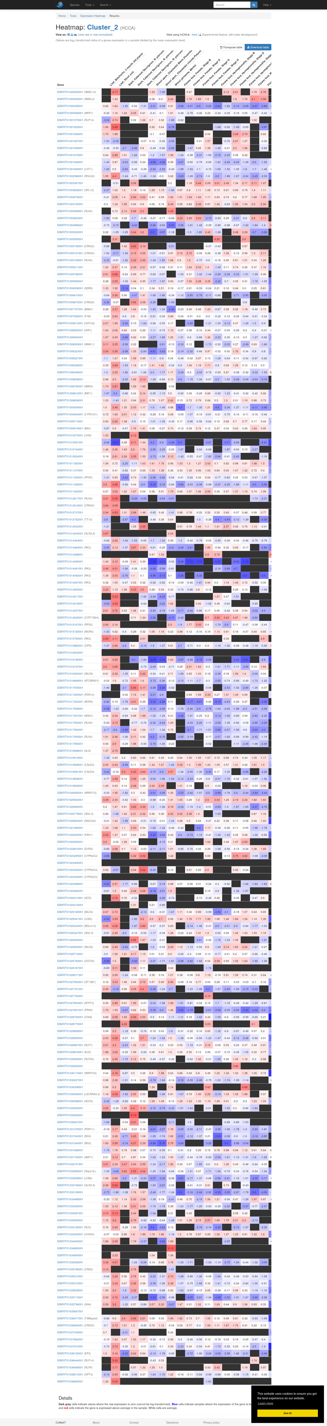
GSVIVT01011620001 (70, 491)
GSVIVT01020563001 (70, 800)
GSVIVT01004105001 (70, 204)
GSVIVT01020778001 (70, 814)
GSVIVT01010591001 (70, 442)
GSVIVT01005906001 (70, 281)
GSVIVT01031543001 (70, 1136)
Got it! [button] (288, 1413)
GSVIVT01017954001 (70, 729)
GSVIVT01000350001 (70, 92)
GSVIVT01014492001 (70, 575)
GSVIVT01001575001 (70, 120)
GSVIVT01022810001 (70, 849)
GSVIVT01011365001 (70, 463)
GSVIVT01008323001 (70, 351)
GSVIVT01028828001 (70, 1031)
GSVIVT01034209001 (70, 1234)
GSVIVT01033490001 (70, 1206)
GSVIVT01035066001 (70, 1262)
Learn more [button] (265, 1403)
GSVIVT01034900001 (70, 1255)
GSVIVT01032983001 (70, 1171)
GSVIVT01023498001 (70, 884)
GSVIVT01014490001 (70, 561)
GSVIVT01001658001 (70, 148)
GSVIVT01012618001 (70, 505)
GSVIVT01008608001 (70, 379)
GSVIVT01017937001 (70, 715)
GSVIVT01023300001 (70, 863)
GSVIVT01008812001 (70, 393)
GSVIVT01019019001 (70, 757)
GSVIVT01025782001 (70, 961)
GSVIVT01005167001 (70, 253)
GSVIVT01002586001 (70, 176)
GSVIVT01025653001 (70, 947)
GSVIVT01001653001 (70, 127)
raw (87, 34)
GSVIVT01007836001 (70, 316)
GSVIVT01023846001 (70, 891)
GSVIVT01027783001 (70, 996)
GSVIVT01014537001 (70, 610)
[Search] (254, 5)
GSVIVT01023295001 (70, 856)
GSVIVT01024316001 (70, 905)
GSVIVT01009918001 (70, 428)
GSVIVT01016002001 (70, 652)
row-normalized (102, 34)
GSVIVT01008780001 (70, 386)
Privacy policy (211, 1422)
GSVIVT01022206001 (70, 842)
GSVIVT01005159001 (70, 246)
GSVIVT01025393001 (70, 940)
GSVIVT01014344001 (70, 540)
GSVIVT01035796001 (70, 1304)
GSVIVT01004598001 (70, 211)
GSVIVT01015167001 (70, 624)
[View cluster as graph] (72, 34)
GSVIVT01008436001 (70, 372)
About (96, 1422)
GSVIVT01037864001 (70, 1339)
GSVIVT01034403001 (70, 1241)
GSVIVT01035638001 (70, 1290)
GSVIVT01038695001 (70, 1381)
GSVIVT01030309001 (70, 1094)
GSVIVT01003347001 (70, 183)
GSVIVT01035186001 (70, 1269)
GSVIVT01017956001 (70, 743)
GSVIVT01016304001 (70, 673)
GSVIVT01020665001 (70, 807)
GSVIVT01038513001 (70, 1374)
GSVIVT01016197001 (70, 666)
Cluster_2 (102, 27)
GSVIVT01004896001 (70, 225)
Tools (73, 16)
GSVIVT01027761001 (70, 989)
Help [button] (266, 5)
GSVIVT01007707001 (70, 309)
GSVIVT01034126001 (70, 1227)
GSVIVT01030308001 (70, 1087)
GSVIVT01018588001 (70, 750)
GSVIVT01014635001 (70, 617)
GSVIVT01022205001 (70, 835)
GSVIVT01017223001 (70, 701)
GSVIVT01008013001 (70, 323)
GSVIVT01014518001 (70, 603)
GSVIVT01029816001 (70, 1052)
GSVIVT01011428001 (70, 484)
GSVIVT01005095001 (70, 239)
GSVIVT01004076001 (70, 197)
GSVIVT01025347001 (70, 933)
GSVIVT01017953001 (70, 722)
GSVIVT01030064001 (70, 1066)
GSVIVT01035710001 (70, 1297)
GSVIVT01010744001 (70, 449)
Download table (259, 47)
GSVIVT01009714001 (70, 421)
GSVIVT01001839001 (70, 169)
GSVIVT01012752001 (70, 519)
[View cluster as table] (68, 34)
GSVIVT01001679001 (70, 155)
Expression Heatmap (92, 16)
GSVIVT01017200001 (70, 694)
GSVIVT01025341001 (70, 919)
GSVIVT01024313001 (70, 898)
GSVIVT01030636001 (70, 1115)
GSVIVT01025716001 (70, 954)
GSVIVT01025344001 (70, 926)
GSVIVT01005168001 (70, 260)
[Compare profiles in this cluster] (75, 34)
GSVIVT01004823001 (70, 218)
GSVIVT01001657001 (70, 141)
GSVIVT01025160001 (70, 912)
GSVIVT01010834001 (70, 456)
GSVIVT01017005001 (70, 687)
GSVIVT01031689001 (70, 1150)
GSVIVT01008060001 (70, 330)
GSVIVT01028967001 (70, 1045)
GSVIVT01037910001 (70, 1346)
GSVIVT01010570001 (70, 435)
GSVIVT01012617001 (70, 498)
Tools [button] (88, 5)
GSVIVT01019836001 (70, 779)
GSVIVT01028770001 (70, 1024)
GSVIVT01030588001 (70, 1101)
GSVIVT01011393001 (70, 477)
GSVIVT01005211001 (70, 267)
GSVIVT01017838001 (70, 708)
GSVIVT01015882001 (70, 645)
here (194, 34)
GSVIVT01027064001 (70, 982)
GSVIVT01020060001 (70, 793)
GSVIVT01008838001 (70, 400)
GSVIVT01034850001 (70, 1248)
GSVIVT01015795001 (70, 638)
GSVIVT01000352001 (70, 99)
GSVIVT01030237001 (70, 1080)
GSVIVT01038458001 (70, 1367)
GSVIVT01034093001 (70, 1220)
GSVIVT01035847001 (70, 1311)
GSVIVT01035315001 (70, 1283)
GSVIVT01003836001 (70, 190)
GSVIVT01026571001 (70, 975)
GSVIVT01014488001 (70, 554)
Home (62, 16)
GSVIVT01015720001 (70, 631)
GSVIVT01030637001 (70, 1122)
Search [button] (104, 5)
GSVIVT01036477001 (70, 1318)
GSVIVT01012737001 (70, 512)
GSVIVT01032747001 (70, 1164)
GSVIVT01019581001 (70, 772)
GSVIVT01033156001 (70, 1185)
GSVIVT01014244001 (70, 533)
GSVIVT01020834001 (70, 821)
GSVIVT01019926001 (70, 786)
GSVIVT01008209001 (70, 344)
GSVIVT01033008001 (70, 1178)
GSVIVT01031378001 (70, 1129)
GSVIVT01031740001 (70, 1157)
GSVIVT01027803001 (70, 1003)
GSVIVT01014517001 (70, 596)
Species (74, 5)
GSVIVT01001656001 (70, 134)
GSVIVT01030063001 (70, 1059)
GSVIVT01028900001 (70, 1038)
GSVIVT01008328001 (70, 365)
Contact (134, 1422)
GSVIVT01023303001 (70, 877)
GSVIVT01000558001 (70, 113)
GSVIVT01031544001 (70, 1143)
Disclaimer (172, 1422)
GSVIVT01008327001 (70, 358)
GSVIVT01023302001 (70, 870)
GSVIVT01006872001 (70, 302)
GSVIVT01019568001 (70, 765)
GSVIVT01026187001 (70, 968)
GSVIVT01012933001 (70, 526)
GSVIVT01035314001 (70, 1276)
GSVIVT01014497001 (70, 582)
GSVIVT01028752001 (70, 1017)
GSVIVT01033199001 (70, 1192)
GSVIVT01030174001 (70, 1073)
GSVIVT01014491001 (70, 568)
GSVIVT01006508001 (70, 288)
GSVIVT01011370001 (70, 470)
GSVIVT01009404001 (70, 414)
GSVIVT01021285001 (70, 828)
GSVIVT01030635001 (70, 1108)
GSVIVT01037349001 (70, 1332)
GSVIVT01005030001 (70, 232)
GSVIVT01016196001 (70, 659)
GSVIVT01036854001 (70, 1325)
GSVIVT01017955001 (70, 736)
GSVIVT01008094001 (70, 337)
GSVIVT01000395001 (70, 106)
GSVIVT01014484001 (70, 547)
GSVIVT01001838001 (70, 162)
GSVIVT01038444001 (70, 1360)
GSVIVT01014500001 (70, 589)
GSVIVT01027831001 (70, 1010)
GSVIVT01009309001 (70, 407)
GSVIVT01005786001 (70, 274)
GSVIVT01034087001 (70, 1213)
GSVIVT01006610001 (70, 295)
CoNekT (61, 1422)
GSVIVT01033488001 (70, 1199)
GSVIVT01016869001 (70, 680)
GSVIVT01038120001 (70, 1353)
